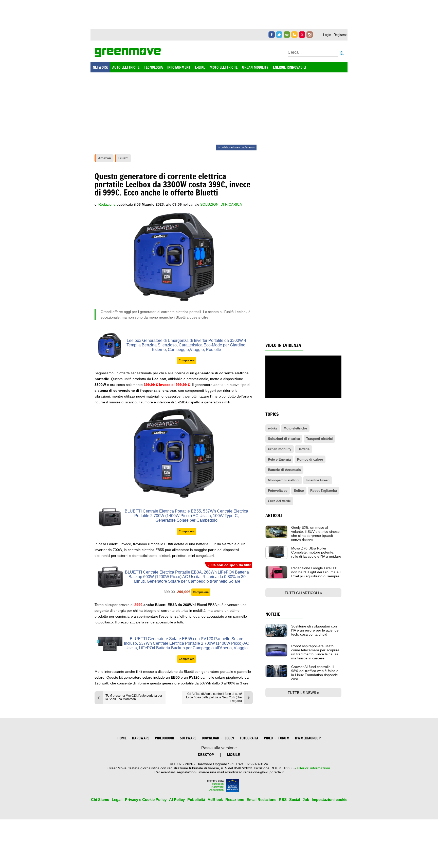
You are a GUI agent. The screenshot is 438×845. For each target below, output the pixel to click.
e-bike (272, 428)
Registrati (341, 35)
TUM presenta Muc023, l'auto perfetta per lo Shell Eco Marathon (133, 697)
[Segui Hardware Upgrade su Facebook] (271, 34)
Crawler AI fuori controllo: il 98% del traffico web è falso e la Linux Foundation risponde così (314, 673)
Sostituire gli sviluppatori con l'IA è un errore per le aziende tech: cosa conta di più (315, 630)
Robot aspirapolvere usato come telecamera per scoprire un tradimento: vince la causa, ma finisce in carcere (315, 652)
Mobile (233, 755)
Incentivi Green (318, 480)
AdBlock (215, 799)
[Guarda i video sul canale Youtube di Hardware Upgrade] (302, 34)
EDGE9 (229, 738)
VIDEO (268, 738)
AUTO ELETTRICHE (125, 67)
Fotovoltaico (277, 491)
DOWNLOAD (210, 738)
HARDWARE (140, 738)
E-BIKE (200, 67)
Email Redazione (261, 799)
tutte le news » (303, 693)
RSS (283, 799)
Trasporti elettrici (319, 439)
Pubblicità (196, 799)
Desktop (206, 755)
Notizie (272, 614)
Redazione (234, 799)
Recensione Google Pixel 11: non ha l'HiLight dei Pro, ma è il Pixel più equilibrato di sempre (316, 572)
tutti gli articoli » (303, 593)
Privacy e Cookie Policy (146, 799)
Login (327, 35)
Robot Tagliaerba (323, 491)
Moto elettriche (295, 428)
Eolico (299, 491)
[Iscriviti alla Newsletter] (287, 34)
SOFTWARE (188, 738)
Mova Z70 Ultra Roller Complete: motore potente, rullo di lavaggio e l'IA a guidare (316, 552)
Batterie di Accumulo (284, 470)
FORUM (283, 738)
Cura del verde (279, 501)
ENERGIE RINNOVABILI (289, 67)
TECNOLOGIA (153, 67)
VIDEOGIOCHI (164, 738)
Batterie (303, 449)
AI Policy (177, 799)
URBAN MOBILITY (255, 67)
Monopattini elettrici (283, 480)
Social (294, 799)
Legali (117, 799)
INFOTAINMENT (178, 67)
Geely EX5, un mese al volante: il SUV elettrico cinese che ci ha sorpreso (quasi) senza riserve (315, 533)
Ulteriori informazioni (313, 768)
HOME (121, 738)
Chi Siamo (100, 799)
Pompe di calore (310, 459)
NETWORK (100, 67)
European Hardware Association (216, 786)
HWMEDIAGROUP (308, 738)
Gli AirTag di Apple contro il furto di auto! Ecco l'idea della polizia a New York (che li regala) (214, 697)
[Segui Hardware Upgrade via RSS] (294, 34)
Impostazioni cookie (329, 799)
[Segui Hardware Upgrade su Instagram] (309, 34)
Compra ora (186, 360)
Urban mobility (279, 449)
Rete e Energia (279, 459)
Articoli (273, 515)
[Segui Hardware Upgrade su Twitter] (279, 34)
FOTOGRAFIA (249, 738)
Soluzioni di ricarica (221, 204)
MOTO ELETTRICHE (224, 67)
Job (306, 799)
